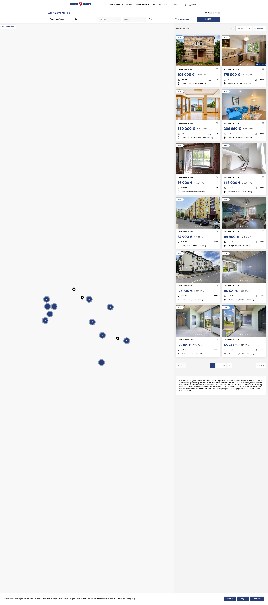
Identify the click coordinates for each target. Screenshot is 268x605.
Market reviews (141, 4)
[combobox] (243, 28)
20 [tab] (201, 280)
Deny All (243, 599)
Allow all (230, 599)
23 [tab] (247, 64)
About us (162, 4)
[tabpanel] (198, 50)
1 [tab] (240, 64)
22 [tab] (247, 172)
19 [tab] (201, 226)
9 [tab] (201, 172)
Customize (257, 599)
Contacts (173, 4)
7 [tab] (201, 64)
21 (230, 365)
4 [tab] (199, 64)
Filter (208, 19)
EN (193, 4)
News (154, 4)
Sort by (231, 28)
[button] (117, 338)
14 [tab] (201, 118)
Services (129, 4)
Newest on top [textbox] (242, 28)
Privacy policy (131, 599)
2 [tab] (195, 64)
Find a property (115, 4)
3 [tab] (197, 64)
